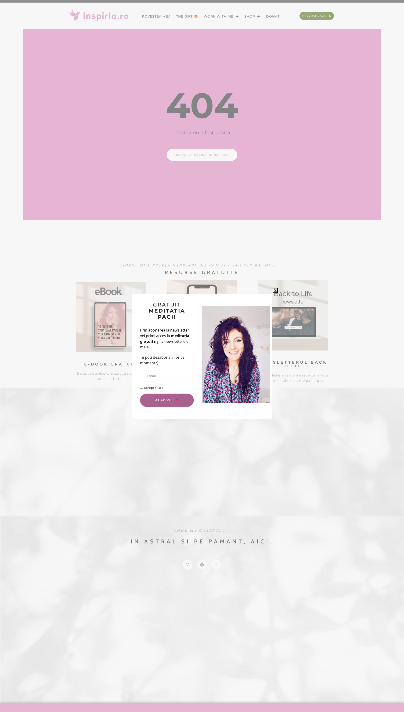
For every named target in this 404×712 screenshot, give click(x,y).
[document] (202, 356)
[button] (275, 290)
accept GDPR (154, 387)
